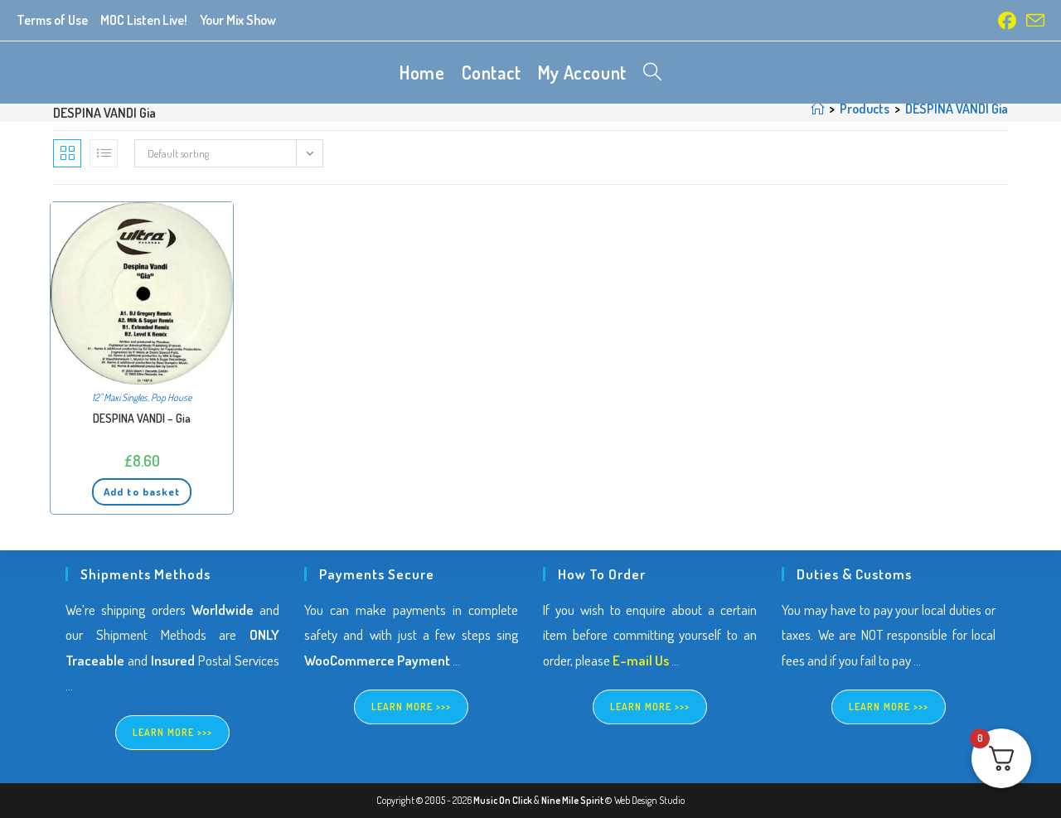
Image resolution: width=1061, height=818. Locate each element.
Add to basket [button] (142, 491)
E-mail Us (641, 660)
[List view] (104, 153)
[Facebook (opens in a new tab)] (1007, 21)
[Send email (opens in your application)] (1032, 21)
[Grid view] (67, 153)
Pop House (171, 397)
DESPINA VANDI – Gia (142, 418)
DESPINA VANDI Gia (956, 108)
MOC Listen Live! (143, 20)
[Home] (817, 108)
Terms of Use (52, 20)
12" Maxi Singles (120, 397)
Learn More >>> (173, 732)
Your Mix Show (238, 20)
